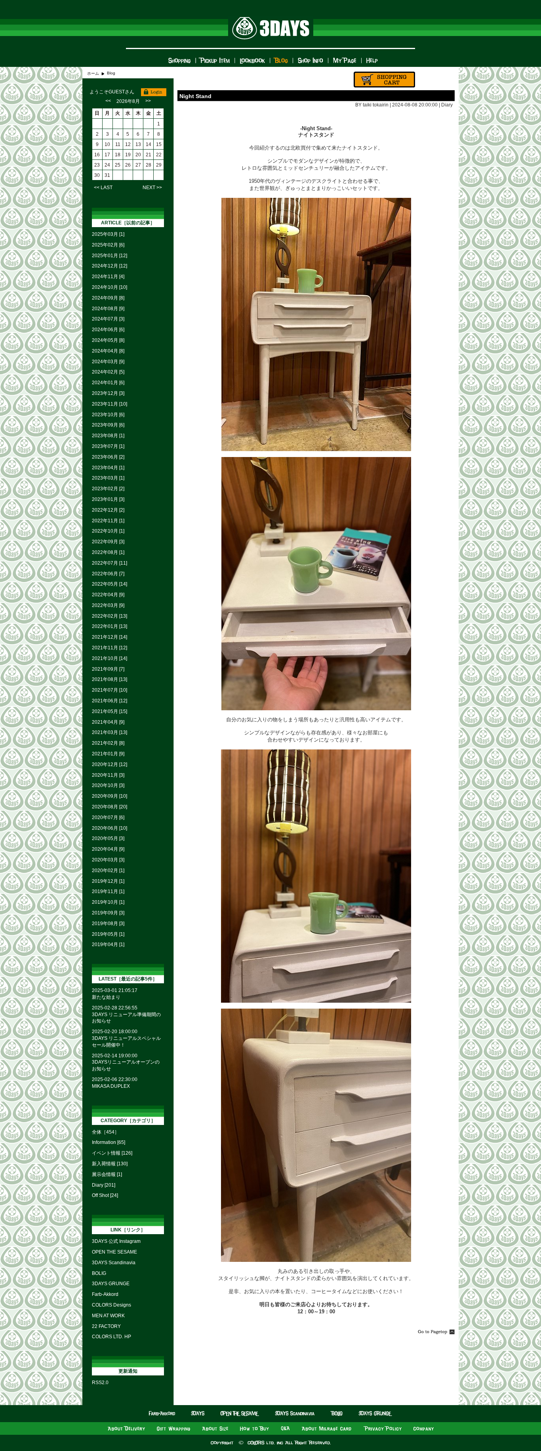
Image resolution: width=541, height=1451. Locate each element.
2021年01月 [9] (108, 754)
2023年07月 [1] (108, 446)
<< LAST (103, 187)
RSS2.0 (100, 1382)
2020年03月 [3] (108, 860)
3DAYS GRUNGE (111, 1283)
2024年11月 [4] (108, 276)
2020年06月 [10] (109, 828)
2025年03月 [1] (108, 234)
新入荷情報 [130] (110, 1163)
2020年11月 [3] (108, 775)
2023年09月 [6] (108, 425)
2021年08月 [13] (109, 679)
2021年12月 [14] (109, 637)
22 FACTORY (106, 1326)
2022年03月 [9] (108, 605)
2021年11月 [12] (109, 648)
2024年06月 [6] (108, 329)
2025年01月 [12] (109, 255)
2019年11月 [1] (108, 891)
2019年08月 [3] (108, 923)
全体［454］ (105, 1132)
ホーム (93, 73)
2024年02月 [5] (108, 372)
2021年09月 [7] (108, 669)
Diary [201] (103, 1185)
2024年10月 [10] (109, 287)
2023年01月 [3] (108, 499)
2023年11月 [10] (109, 404)
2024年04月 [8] (108, 351)
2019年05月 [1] (108, 934)
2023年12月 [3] (108, 393)
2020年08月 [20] (109, 807)
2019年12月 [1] (108, 881)
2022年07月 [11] (109, 563)
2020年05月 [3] (108, 838)
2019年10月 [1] (108, 902)
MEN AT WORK (108, 1315)
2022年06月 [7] (108, 574)
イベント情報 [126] (112, 1153)
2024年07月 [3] (108, 319)
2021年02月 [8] (108, 743)
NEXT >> (152, 187)
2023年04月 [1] (108, 467)
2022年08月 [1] (108, 552)
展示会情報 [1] (107, 1174)
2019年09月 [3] (108, 913)
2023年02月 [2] (108, 488)
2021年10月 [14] (109, 658)
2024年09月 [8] (108, 298)
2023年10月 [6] (108, 414)
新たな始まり (106, 997)
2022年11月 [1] (108, 520)
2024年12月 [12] (109, 266)
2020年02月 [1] (108, 870)
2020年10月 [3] (108, 785)
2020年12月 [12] (109, 764)
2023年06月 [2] (108, 457)
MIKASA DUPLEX (111, 1086)
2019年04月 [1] (108, 944)
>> (148, 101)
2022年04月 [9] (108, 594)
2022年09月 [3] (108, 541)
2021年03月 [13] (109, 732)
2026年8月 (128, 101)
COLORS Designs (111, 1305)
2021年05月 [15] (109, 711)
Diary (447, 105)
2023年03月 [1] (108, 478)
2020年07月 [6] (108, 817)
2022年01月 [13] (109, 626)
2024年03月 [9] (108, 361)
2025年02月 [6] (108, 245)
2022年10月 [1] (108, 531)
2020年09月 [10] (109, 796)
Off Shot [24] (105, 1195)
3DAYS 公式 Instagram (116, 1241)
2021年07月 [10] (109, 690)
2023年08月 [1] (108, 435)
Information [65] (108, 1142)
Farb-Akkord (105, 1294)
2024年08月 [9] (108, 308)
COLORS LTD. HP (111, 1336)
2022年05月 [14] (109, 584)
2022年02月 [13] (109, 616)
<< (108, 101)
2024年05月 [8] (108, 340)
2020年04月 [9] (108, 849)
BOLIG (99, 1273)
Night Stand (195, 96)
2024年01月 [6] (108, 382)
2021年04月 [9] (108, 722)
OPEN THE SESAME (114, 1252)
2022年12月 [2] (108, 510)
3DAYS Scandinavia (113, 1262)
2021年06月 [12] (109, 701)
